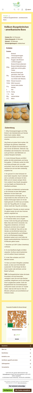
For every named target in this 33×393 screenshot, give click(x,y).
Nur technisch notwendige (17, 386)
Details (17, 339)
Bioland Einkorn (17, 330)
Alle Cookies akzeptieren (22, 390)
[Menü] (3, 9)
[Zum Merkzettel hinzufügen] (24, 325)
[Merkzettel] (18, 9)
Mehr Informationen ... (22, 382)
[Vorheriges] (5, 324)
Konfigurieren (8, 390)
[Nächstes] (28, 324)
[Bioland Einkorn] (17, 319)
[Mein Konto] (22, 9)
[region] (17, 324)
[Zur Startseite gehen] (16, 4)
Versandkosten (6, 374)
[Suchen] (14, 9)
